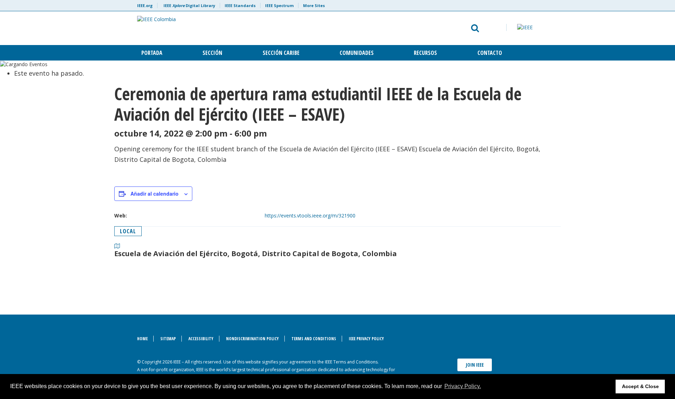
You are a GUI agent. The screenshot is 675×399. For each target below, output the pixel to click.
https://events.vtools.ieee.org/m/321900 (310, 215)
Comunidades (357, 53)
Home (142, 339)
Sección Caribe (281, 53)
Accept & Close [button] (640, 386)
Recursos (425, 53)
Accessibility (200, 339)
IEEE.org (145, 5)
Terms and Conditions (313, 339)
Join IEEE (475, 364)
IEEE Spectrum (279, 5)
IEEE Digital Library (189, 5)
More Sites (314, 5)
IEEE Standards (240, 5)
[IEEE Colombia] (252, 28)
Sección (212, 53)
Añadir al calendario (154, 193)
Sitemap (168, 339)
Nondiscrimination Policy (252, 339)
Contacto (489, 53)
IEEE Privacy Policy (366, 339)
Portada (151, 53)
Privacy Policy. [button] (462, 386)
